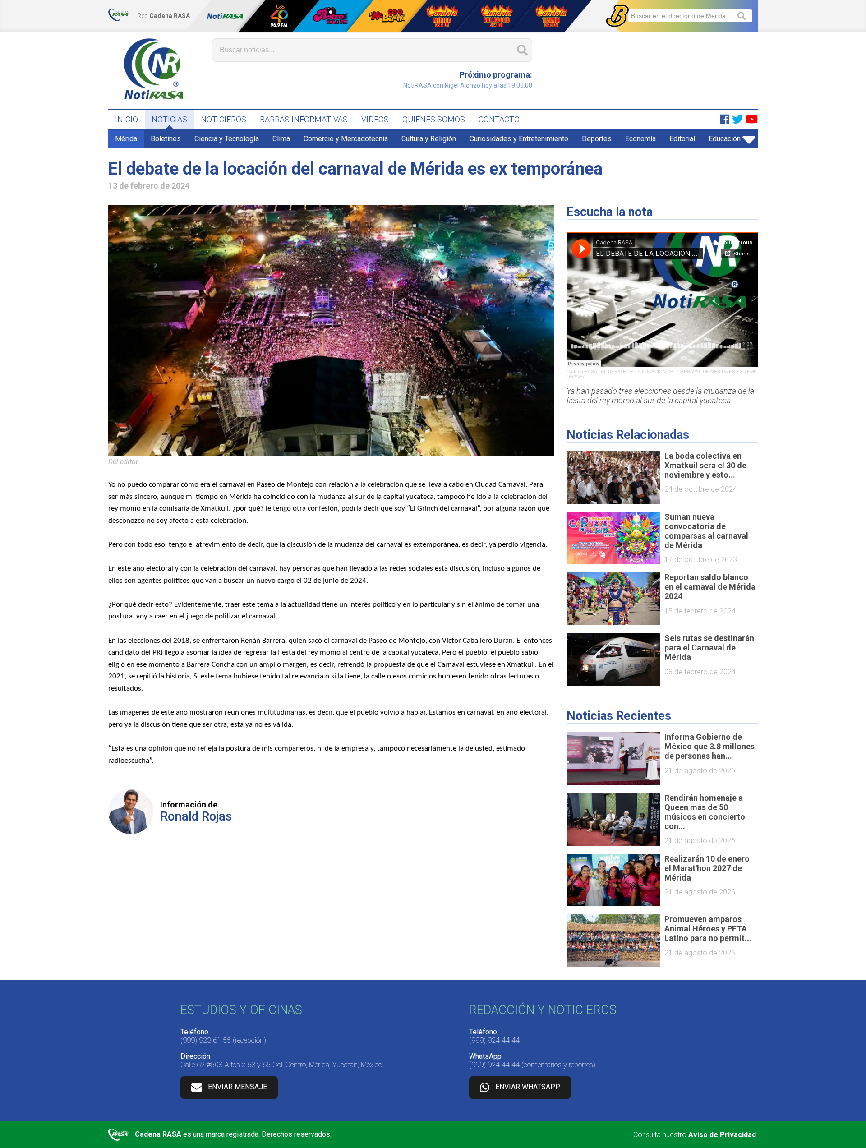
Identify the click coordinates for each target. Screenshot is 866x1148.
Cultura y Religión (428, 138)
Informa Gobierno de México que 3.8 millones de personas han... (709, 746)
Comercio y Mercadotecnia (346, 138)
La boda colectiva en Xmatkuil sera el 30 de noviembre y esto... (705, 465)
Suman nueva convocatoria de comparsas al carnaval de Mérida (706, 531)
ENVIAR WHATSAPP (527, 1087)
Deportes (597, 138)
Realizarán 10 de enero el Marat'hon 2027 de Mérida (707, 868)
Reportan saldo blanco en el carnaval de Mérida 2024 (709, 586)
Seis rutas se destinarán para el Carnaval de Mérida (709, 647)
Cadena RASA (582, 371)
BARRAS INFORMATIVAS (304, 119)
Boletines (166, 138)
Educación (725, 138)
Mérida (126, 138)
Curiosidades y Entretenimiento (519, 138)
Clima (281, 138)
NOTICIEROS (223, 119)
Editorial (682, 138)
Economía (640, 138)
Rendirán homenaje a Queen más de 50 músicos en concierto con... (704, 812)
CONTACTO (499, 119)
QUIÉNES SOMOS (433, 119)
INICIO (126, 119)
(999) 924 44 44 (494, 1040)
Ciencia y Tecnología (226, 138)
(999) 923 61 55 (205, 1040)
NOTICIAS (169, 119)
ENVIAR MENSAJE (237, 1087)
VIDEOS (375, 119)
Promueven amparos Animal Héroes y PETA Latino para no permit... (707, 928)
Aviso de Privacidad (722, 1134)
